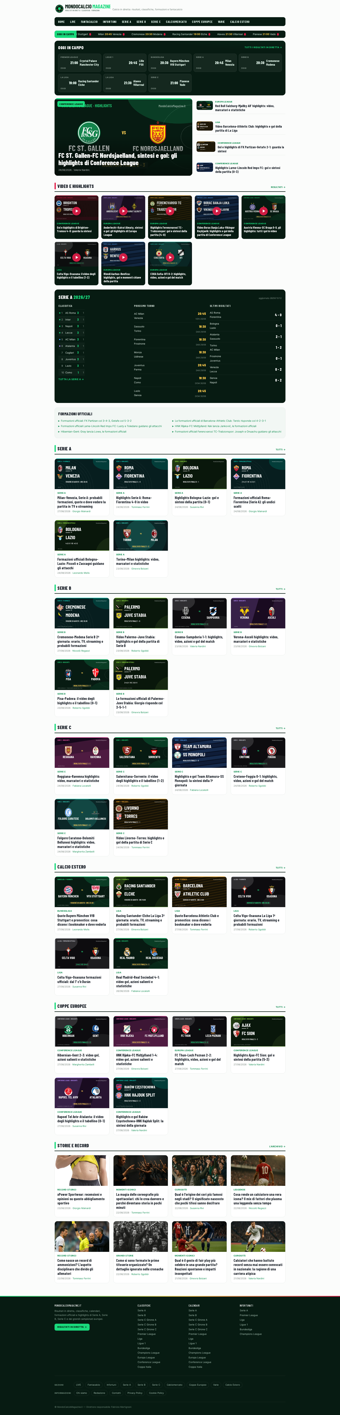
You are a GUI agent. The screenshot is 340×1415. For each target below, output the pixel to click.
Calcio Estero (240, 21)
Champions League (149, 1352)
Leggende (239, 1189)
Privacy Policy (135, 1392)
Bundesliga (64, 911)
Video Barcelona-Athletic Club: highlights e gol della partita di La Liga (248, 128)
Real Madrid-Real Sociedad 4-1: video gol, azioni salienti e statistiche (138, 981)
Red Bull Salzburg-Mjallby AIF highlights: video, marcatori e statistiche (244, 108)
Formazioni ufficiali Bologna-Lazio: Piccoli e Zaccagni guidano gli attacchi (80, 563)
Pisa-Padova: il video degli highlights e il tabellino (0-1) (77, 700)
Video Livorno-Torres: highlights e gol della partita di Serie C (140, 840)
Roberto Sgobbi (140, 650)
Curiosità (181, 1189)
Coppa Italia (144, 1366)
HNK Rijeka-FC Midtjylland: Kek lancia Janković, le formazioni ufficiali (215, 426)
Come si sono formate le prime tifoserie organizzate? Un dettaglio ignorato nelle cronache (139, 1264)
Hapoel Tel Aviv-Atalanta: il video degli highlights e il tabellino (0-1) (81, 1118)
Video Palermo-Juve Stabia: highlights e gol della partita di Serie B (138, 641)
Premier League (147, 1334)
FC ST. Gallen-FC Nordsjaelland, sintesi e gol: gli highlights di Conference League (117, 159)
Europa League (184, 1050)
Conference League (71, 103)
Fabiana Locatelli (82, 785)
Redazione (99, 1392)
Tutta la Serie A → (71, 379)
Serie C (156, 21)
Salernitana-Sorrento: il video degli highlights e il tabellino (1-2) (140, 778)
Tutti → (281, 449)
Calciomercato (176, 21)
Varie (221, 21)
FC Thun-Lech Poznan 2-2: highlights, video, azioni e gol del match (198, 1059)
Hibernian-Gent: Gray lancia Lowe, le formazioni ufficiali (93, 431)
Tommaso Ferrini (140, 507)
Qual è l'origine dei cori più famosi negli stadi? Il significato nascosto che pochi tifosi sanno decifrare (199, 1198)
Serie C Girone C (147, 1329)
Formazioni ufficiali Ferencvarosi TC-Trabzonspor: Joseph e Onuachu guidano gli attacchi (228, 431)
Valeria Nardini (198, 646)
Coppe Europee (202, 21)
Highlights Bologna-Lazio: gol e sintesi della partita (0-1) (197, 499)
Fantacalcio (89, 21)
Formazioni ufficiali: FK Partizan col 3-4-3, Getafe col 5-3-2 (96, 420)
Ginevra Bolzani (139, 568)
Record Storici (66, 1189)
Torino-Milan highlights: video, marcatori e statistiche (137, 561)
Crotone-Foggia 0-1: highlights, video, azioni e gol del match (255, 778)
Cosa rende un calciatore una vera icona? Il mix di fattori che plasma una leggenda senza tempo (258, 1198)
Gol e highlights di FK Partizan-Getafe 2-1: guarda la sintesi (251, 149)
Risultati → (278, 187)
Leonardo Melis (81, 572)
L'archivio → (277, 1146)
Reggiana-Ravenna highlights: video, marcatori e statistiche (78, 778)
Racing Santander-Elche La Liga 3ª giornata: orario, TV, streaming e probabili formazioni (140, 919)
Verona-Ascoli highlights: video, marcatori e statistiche (256, 639)
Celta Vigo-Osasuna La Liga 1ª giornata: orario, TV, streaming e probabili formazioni (256, 919)
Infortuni (109, 21)
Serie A (126, 21)
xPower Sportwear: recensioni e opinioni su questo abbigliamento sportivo (81, 1198)
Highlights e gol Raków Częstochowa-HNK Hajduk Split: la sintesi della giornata (139, 1120)
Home (61, 21)
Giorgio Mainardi (81, 511)
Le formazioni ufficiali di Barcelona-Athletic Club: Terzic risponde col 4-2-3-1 (220, 420)
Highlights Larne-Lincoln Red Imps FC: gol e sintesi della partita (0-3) (247, 170)
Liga (118, 911)
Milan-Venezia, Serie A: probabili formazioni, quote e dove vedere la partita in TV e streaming (81, 501)
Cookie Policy (156, 1392)
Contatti (116, 1392)
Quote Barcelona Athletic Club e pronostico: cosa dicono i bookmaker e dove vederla (197, 919)
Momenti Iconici (126, 1189)
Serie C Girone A (147, 1319)
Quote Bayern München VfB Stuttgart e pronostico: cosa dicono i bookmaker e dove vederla (81, 919)
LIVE (73, 21)
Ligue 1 (142, 1343)
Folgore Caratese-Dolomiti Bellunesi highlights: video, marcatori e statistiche (76, 842)
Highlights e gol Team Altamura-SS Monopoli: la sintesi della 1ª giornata (199, 780)
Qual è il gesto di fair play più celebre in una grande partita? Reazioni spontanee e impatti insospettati (196, 1267)
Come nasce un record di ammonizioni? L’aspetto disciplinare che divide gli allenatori (75, 1267)
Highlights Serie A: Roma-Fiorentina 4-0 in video (134, 499)
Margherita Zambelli (83, 851)
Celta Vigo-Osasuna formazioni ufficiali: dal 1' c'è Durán (79, 979)
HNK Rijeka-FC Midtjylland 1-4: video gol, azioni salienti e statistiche (137, 1059)
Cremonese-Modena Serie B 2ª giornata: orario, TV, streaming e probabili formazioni (80, 641)
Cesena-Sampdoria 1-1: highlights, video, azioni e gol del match (199, 639)
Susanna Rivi (197, 507)
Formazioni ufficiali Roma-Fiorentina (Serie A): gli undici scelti (254, 501)
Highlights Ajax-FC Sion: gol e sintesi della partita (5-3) (254, 1057)
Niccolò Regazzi (81, 650)
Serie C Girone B (147, 1324)
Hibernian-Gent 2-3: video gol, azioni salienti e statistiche (78, 1057)
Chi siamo (81, 1392)
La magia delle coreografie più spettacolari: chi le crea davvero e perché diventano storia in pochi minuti (140, 1201)
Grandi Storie (125, 1255)
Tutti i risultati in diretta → (263, 47)
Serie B (141, 21)
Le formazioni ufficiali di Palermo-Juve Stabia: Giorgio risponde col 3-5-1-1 (140, 702)
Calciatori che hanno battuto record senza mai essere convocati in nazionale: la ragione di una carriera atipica (258, 1267)
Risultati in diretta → (72, 1327)
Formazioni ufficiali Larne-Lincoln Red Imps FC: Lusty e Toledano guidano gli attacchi (111, 426)
